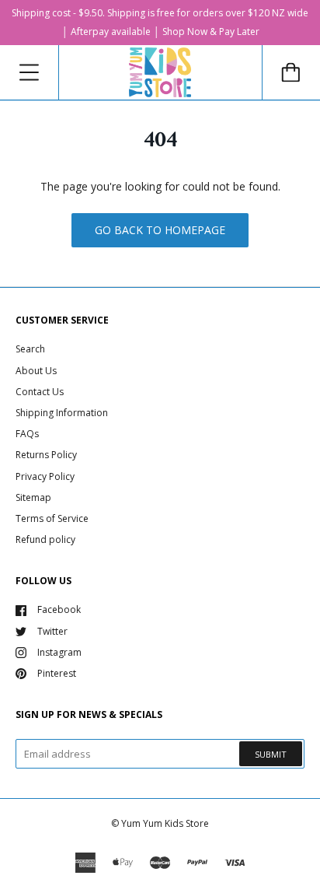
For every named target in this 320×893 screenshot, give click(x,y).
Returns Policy (46, 454)
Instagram (59, 652)
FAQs (27, 433)
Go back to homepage (160, 229)
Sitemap (33, 497)
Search (30, 348)
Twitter (52, 631)
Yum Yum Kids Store (165, 823)
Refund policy (45, 539)
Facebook (59, 609)
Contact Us (40, 391)
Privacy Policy (45, 476)
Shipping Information (62, 412)
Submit (271, 754)
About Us (36, 370)
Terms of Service (52, 518)
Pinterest (56, 673)
